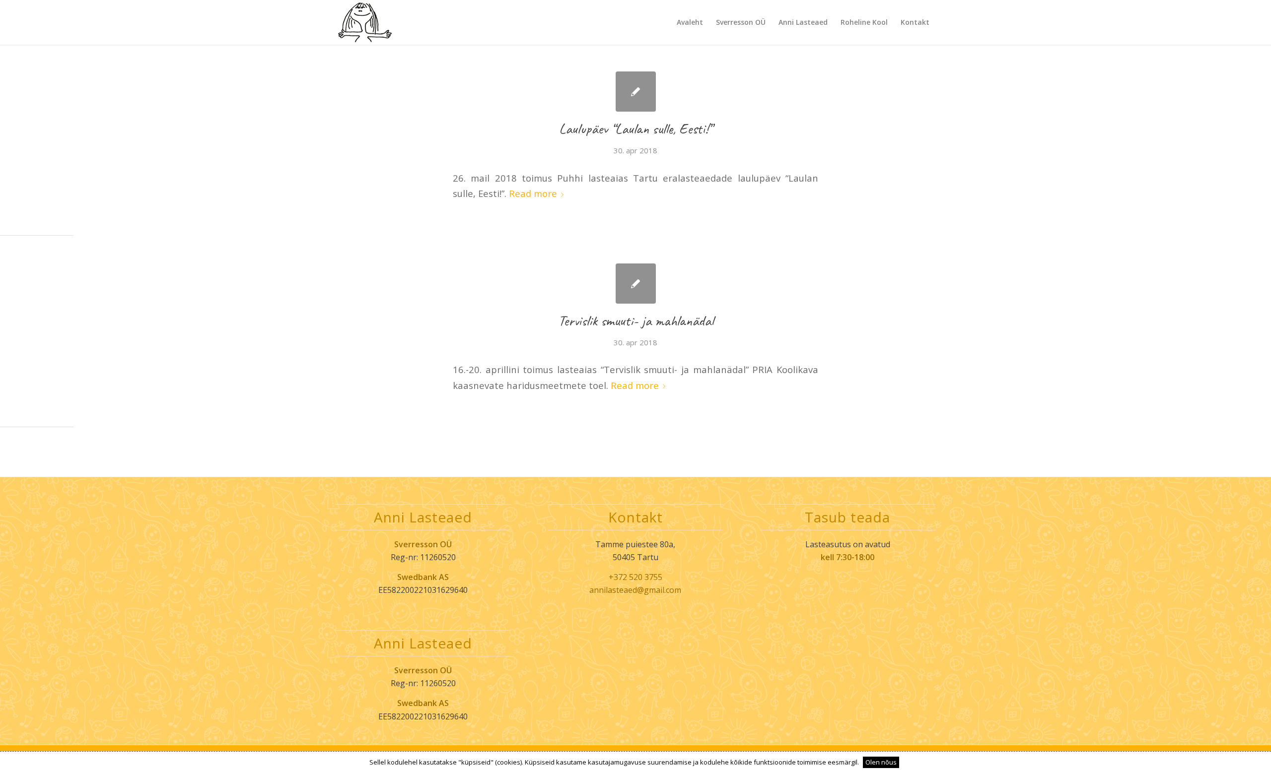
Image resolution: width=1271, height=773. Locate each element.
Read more (533, 193)
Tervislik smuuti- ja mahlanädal (635, 320)
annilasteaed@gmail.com (635, 589)
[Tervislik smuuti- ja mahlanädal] (636, 283)
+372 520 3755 (635, 577)
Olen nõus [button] (881, 762)
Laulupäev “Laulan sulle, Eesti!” (635, 128)
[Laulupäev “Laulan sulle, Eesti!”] (636, 91)
